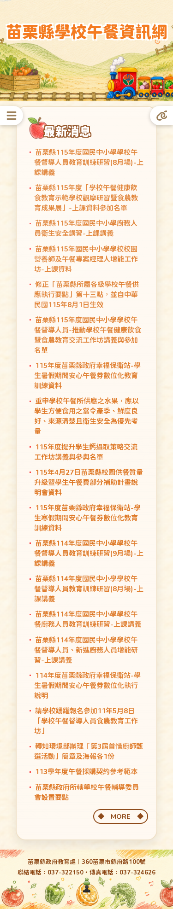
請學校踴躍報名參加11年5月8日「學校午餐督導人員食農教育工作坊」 (86, 720)
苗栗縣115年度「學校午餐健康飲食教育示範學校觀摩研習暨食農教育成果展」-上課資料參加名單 (86, 198)
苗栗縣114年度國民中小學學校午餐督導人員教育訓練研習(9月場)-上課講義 (88, 553)
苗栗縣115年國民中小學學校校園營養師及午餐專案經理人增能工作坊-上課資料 (86, 259)
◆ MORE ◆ (120, 816)
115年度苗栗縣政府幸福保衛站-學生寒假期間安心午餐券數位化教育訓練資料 (87, 517)
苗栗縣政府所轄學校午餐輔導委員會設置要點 (86, 792)
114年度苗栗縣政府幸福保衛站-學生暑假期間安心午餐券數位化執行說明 (87, 685)
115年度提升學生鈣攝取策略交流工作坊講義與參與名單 (85, 452)
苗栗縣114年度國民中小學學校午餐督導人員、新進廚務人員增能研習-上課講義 (86, 649)
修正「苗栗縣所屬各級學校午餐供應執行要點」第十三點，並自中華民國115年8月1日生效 (86, 294)
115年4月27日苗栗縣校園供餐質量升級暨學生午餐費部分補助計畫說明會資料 (88, 482)
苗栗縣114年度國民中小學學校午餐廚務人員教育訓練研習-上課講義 (87, 619)
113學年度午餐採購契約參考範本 (86, 772)
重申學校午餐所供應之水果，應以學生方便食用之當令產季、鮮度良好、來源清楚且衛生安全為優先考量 (86, 416)
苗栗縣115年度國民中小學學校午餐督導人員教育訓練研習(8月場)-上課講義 (88, 162)
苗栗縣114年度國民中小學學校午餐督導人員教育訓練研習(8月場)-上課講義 (88, 589)
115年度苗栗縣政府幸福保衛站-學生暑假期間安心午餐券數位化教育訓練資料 (87, 375)
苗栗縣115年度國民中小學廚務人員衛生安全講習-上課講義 (85, 228)
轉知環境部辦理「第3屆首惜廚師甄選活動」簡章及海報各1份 (88, 751)
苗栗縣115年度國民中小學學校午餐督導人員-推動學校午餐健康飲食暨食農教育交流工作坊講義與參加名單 (87, 334)
